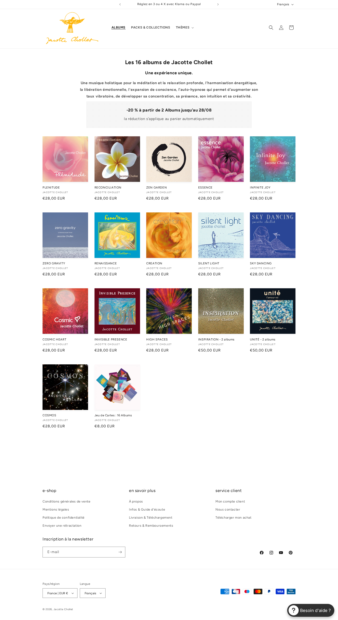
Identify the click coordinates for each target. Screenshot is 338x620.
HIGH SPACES (157, 339)
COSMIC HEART (54, 339)
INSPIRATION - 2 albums (216, 339)
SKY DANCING (261, 263)
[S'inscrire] (120, 552)
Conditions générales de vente (66, 501)
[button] (184, 27)
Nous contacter (227, 509)
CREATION (154, 263)
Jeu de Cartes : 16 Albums (113, 415)
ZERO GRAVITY (54, 263)
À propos (136, 501)
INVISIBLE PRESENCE (111, 339)
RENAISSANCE (106, 263)
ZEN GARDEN (156, 187)
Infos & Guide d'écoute (147, 509)
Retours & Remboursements (151, 526)
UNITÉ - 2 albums (262, 339)
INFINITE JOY (260, 187)
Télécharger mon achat (233, 518)
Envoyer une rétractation (62, 526)
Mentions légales (56, 509)
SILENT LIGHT (208, 263)
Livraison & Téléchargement (150, 518)
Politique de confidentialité (64, 518)
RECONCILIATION (108, 187)
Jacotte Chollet (63, 609)
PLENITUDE (51, 187)
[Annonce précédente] (120, 4)
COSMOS (49, 415)
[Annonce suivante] (218, 4)
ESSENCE (205, 187)
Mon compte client (230, 501)
